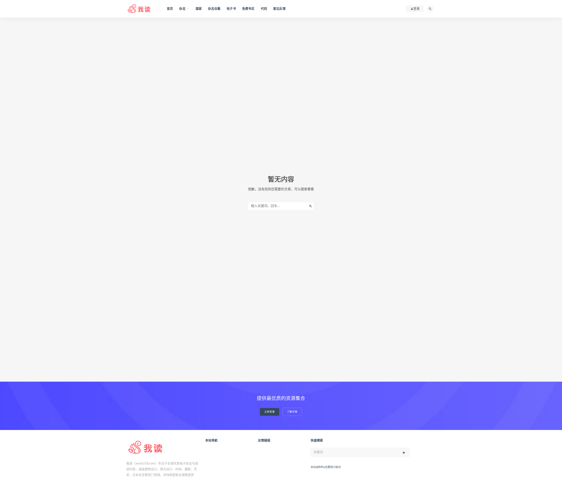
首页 (170, 8)
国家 (199, 8)
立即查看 (269, 412)
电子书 (231, 8)
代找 (264, 8)
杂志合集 (214, 8)
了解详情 (292, 412)
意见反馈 (279, 8)
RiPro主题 (324, 467)
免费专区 (248, 8)
